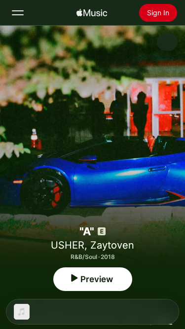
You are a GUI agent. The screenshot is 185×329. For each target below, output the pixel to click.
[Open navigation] (18, 13)
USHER (67, 245)
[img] (91, 12)
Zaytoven (112, 245)
